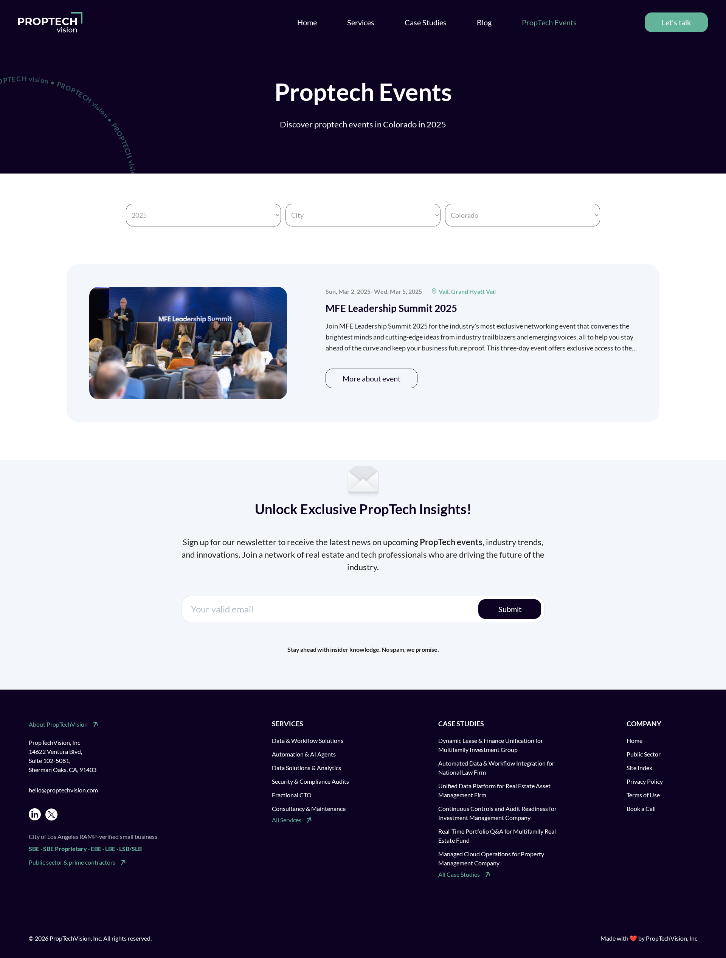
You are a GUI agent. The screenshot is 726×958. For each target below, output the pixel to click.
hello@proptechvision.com (63, 790)
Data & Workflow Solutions (307, 740)
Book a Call (641, 808)
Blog (484, 22)
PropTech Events (549, 22)
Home (307, 22)
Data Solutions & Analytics (306, 767)
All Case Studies (459, 874)
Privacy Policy (645, 781)
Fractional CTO (292, 794)
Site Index (639, 767)
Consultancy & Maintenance (309, 808)
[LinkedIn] (35, 814)
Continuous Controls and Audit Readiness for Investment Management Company (497, 813)
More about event (371, 378)
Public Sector (644, 754)
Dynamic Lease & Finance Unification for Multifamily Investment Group (490, 745)
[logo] (50, 22)
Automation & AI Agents (304, 754)
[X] (51, 814)
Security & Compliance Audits (310, 781)
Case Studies (426, 22)
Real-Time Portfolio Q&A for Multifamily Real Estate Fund (497, 836)
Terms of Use (643, 794)
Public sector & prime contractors (72, 862)
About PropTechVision (58, 724)
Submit (509, 609)
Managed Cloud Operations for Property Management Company (491, 858)
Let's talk (676, 22)
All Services (286, 819)
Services (360, 22)
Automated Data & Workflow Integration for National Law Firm (496, 768)
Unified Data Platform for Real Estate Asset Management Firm (494, 790)
